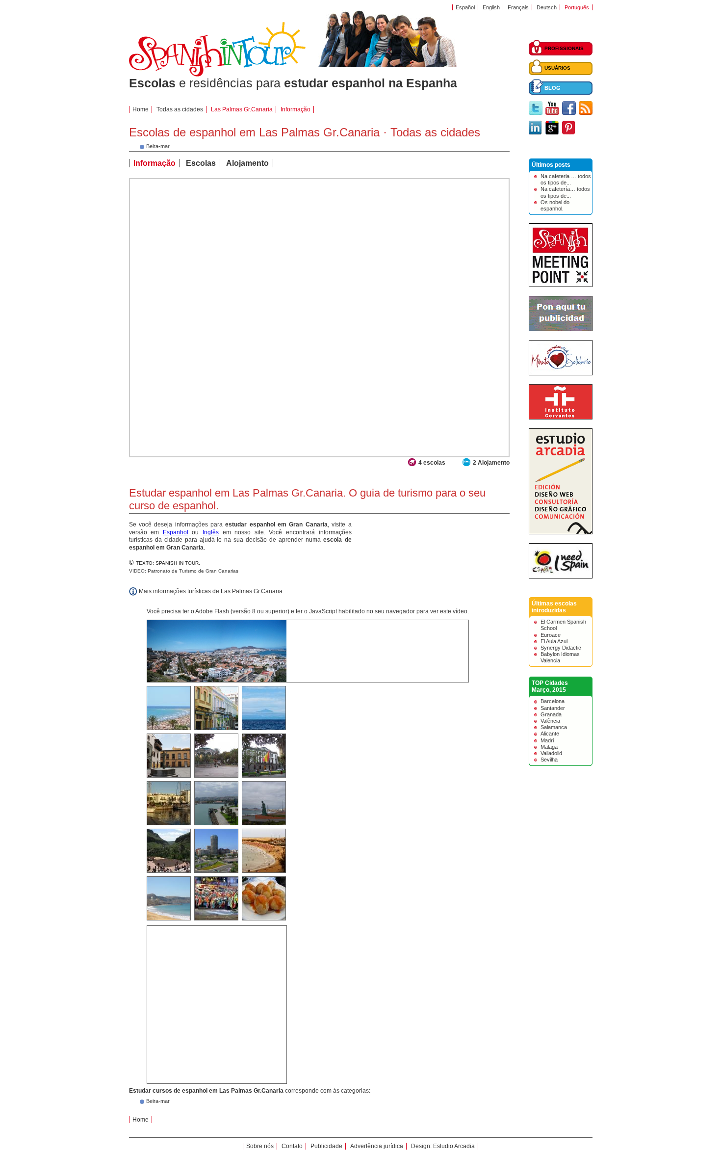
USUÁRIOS (557, 68)
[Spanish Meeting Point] (560, 285)
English (491, 7)
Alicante (550, 733)
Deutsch (547, 7)
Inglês (211, 532)
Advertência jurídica (376, 1146)
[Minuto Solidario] (560, 373)
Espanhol (175, 532)
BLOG (552, 88)
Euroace (551, 635)
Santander (553, 708)
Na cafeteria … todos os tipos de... (566, 179)
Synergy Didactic (561, 648)
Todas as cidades (179, 109)
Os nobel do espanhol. (555, 205)
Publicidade (326, 1146)
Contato (292, 1146)
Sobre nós (260, 1146)
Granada (551, 714)
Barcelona (553, 701)
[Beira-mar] (142, 148)
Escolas (201, 163)
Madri (547, 740)
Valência (550, 721)
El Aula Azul (554, 641)
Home (140, 109)
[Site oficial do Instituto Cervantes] (560, 417)
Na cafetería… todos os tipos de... (565, 192)
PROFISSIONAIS (564, 48)
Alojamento (247, 163)
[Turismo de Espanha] (560, 576)
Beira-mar (158, 1101)
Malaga (549, 747)
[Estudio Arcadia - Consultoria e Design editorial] (560, 532)
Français (518, 7)
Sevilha (549, 759)
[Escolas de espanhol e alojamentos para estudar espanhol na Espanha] (217, 74)
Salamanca (554, 727)
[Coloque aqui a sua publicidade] (560, 329)
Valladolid (551, 753)
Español (465, 7)
